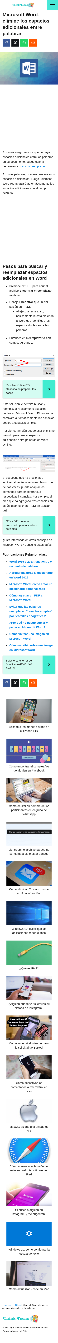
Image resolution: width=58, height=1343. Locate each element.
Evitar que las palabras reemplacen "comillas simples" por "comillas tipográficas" (30, 611)
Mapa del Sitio (19, 1331)
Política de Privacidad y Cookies (31, 1327)
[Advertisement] (29, 117)
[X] (15, 43)
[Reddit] (33, 43)
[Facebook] (6, 43)
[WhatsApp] (24, 43)
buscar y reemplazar (32, 166)
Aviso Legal (8, 1327)
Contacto (7, 1331)
